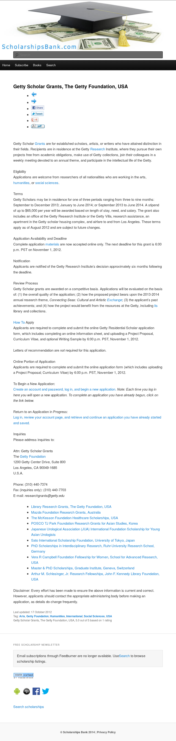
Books (37, 65)
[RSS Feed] (23, 677)
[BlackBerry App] (26, 692)
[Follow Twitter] (45, 692)
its (156, 305)
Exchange (114, 299)
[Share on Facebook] (37, 108)
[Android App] (17, 692)
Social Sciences (94, 616)
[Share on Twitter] (37, 114)
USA (109, 616)
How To (19, 322)
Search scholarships (28, 706)
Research (97, 148)
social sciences (46, 182)
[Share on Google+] (34, 120)
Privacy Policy (106, 732)
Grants (40, 143)
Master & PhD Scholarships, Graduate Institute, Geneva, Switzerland (82, 567)
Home (6, 65)
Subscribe (21, 65)
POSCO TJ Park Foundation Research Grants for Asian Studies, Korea (84, 523)
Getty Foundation (33, 456)
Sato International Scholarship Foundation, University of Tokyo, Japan (83, 540)
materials (52, 244)
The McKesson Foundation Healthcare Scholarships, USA (74, 517)
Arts (22, 616)
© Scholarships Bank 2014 (77, 732)
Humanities (57, 616)
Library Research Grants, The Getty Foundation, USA (71, 506)
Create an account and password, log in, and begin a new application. (64, 389)
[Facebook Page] (36, 692)
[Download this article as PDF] (38, 126)
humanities (21, 182)
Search (51, 65)
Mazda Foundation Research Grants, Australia (66, 512)
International (74, 616)
